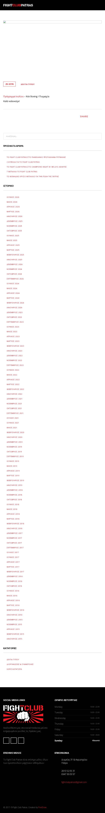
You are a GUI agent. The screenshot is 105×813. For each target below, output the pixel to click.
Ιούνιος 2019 (13, 461)
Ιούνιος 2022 (13, 370)
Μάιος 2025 (12, 240)
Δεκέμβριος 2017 (15, 533)
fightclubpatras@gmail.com (74, 782)
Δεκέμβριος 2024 (15, 264)
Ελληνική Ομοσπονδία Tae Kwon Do (14, 775)
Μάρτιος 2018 (13, 519)
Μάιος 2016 (12, 595)
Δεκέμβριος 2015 (15, 619)
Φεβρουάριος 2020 (15, 432)
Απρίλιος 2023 (13, 336)
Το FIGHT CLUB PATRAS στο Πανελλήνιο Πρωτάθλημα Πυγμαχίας (36, 157)
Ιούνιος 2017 (13, 557)
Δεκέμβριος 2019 (15, 442)
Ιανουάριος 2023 (14, 351)
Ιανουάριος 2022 (14, 394)
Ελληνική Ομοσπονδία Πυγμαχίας (14, 788)
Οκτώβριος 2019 (14, 451)
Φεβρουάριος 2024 (15, 303)
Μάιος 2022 (12, 375)
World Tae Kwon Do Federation (37, 775)
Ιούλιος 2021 (13, 418)
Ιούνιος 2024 (13, 283)
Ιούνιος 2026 (13, 197)
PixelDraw (42, 807)
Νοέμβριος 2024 (14, 269)
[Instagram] (13, 740)
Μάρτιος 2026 (13, 211)
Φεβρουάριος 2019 (15, 480)
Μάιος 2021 (12, 427)
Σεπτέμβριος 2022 (15, 365)
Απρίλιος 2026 (13, 207)
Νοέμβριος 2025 (14, 226)
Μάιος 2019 (12, 466)
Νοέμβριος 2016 (14, 581)
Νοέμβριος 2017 (14, 538)
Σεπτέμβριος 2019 (15, 456)
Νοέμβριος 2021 (14, 403)
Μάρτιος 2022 (13, 384)
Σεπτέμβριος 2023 (15, 322)
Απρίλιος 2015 (13, 629)
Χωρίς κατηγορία (14, 669)
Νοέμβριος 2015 (14, 624)
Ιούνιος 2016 (13, 591)
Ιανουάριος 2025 (14, 259)
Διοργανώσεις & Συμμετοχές (20, 664)
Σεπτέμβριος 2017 (15, 547)
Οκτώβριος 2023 (14, 317)
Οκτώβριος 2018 (14, 499)
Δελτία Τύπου (28, 84)
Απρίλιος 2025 (13, 245)
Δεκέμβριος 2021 (15, 399)
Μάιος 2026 (12, 202)
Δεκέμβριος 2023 (15, 312)
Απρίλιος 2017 (13, 562)
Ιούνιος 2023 (13, 327)
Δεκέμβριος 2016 (15, 576)
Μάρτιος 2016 (13, 605)
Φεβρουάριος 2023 (15, 346)
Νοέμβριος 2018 (14, 495)
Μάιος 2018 (12, 509)
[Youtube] (21, 740)
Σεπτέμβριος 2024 (15, 279)
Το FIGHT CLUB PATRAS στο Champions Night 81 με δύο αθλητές (37, 167)
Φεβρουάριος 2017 (15, 571)
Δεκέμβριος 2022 (15, 355)
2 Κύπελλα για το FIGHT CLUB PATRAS (23, 162)
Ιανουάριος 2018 (14, 528)
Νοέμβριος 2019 (14, 447)
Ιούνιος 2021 (13, 423)
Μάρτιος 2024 (13, 298)
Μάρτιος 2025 (13, 250)
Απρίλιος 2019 (13, 471)
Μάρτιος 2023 (13, 341)
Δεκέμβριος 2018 (15, 490)
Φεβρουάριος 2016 (15, 610)
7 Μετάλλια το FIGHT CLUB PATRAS (22, 172)
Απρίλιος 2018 (13, 514)
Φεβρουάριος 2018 (15, 523)
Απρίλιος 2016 (13, 600)
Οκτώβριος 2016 (14, 586)
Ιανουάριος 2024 (14, 307)
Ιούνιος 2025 (13, 235)
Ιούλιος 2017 (13, 552)
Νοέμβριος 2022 (14, 360)
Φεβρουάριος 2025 (15, 255)
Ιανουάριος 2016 (14, 615)
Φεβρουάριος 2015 (15, 634)
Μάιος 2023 (12, 331)
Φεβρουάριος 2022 (15, 389)
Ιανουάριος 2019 (14, 485)
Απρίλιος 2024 (13, 293)
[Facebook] (6, 740)
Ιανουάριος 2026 (14, 216)
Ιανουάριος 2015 (14, 639)
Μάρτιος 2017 (13, 567)
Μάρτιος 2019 (13, 475)
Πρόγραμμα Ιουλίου (13, 96)
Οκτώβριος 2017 (14, 543)
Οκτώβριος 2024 (14, 274)
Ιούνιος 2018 (13, 504)
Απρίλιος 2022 (13, 379)
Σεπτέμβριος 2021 (15, 413)
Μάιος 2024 (12, 288)
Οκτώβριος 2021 (14, 408)
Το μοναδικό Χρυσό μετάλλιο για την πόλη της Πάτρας (33, 176)
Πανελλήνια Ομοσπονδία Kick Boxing (37, 788)
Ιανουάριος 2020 (14, 437)
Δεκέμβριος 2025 (15, 221)
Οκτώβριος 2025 (14, 231)
